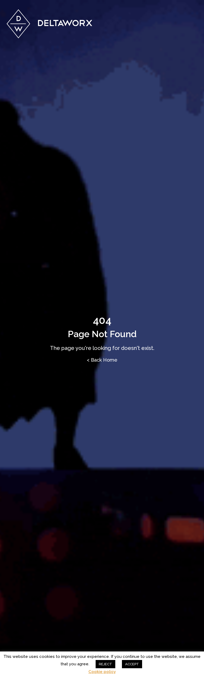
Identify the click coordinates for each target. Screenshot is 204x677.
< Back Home (102, 360)
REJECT (105, 664)
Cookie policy (102, 672)
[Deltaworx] (49, 23)
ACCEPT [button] (132, 664)
